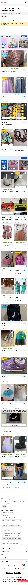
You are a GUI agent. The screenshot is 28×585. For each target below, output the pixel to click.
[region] (14, 43)
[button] (2, 2)
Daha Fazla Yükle (14, 492)
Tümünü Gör (23, 36)
